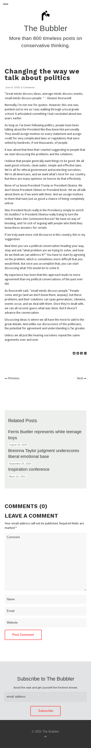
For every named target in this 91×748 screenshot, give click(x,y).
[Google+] (85, 353)
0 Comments (28, 87)
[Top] (45, 736)
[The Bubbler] (45, 20)
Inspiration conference (28, 469)
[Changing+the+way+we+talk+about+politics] (74, 353)
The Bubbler (45, 28)
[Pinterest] (78, 353)
